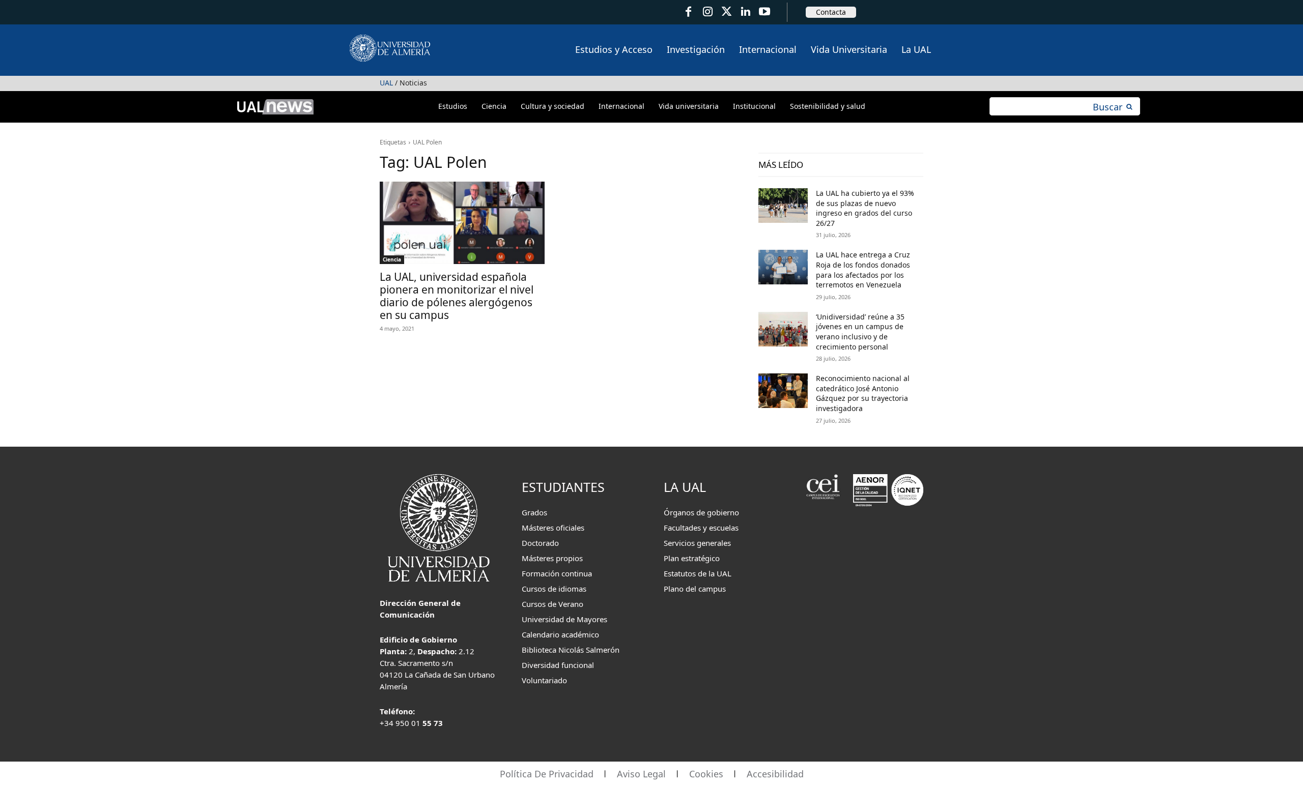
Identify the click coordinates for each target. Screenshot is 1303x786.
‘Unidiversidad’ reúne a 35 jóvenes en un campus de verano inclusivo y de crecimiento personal (860, 332)
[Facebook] (688, 12)
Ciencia (392, 259)
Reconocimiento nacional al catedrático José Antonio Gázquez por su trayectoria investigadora (863, 393)
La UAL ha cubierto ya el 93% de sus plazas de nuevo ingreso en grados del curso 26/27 (865, 208)
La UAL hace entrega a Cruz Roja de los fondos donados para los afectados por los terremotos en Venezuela (863, 269)
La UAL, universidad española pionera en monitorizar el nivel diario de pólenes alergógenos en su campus (456, 296)
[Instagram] (707, 12)
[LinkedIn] (745, 12)
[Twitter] (726, 12)
